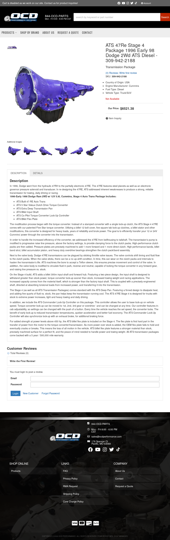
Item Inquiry (115, 118)
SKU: (108, 76)
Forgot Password (51, 393)
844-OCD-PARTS (100, 423)
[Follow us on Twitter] (131, 3)
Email (14, 378)
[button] (122, 17)
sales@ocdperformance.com (106, 436)
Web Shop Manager (118, 536)
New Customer (31, 393)
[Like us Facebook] (119, 3)
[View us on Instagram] (128, 3)
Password (16, 384)
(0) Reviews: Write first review (121, 72)
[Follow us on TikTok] (136, 3)
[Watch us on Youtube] (123, 3)
